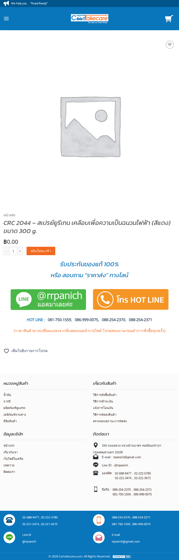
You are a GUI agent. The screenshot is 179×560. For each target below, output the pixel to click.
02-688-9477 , (31, 517)
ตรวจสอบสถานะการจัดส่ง (110, 421)
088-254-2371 (140, 319)
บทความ (8, 465)
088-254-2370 (113, 319)
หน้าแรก (8, 445)
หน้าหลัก (9, 215)
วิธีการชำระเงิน (103, 401)
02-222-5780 (142, 473)
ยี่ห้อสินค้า (10, 421)
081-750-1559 (122, 494)
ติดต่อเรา (9, 472)
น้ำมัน (7, 395)
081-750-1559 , (122, 524)
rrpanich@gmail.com (127, 457)
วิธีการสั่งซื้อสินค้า (105, 395)
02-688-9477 (123, 473)
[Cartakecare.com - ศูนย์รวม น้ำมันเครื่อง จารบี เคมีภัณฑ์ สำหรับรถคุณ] (89, 18)
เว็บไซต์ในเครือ (13, 459)
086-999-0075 (86, 319)
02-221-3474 (123, 478)
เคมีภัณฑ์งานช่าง (14, 414)
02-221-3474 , (31, 524)
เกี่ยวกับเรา (10, 452)
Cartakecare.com (70, 556)
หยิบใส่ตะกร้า (41, 251)
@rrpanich (121, 465)
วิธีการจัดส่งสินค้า (104, 414)
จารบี (6, 401)
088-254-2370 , (122, 517)
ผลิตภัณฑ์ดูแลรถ (14, 408)
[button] (6, 18)
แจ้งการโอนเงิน (103, 408)
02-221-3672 (142, 478)
